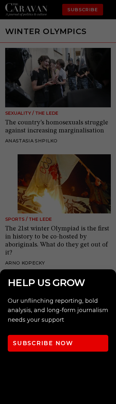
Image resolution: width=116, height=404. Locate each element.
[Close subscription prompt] (109, 283)
